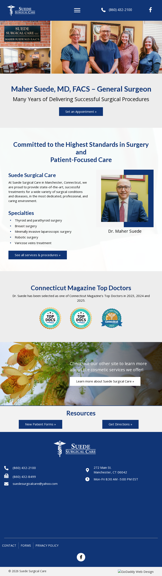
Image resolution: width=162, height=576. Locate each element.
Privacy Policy (46, 545)
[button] (77, 10)
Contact (9, 545)
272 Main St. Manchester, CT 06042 (110, 469)
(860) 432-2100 (120, 9)
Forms (26, 545)
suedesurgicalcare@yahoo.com (35, 483)
